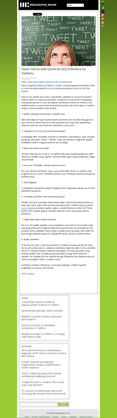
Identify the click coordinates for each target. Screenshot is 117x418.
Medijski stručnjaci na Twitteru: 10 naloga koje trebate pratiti (43, 335)
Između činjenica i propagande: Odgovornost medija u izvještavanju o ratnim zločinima (41, 365)
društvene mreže (51, 82)
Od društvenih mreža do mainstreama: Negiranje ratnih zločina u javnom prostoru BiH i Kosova (43, 353)
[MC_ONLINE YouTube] (102, 18)
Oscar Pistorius (28, 208)
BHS (103, 1)
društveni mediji (65, 82)
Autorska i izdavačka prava (41, 417)
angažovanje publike (35, 82)
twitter (24, 82)
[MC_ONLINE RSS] (102, 23)
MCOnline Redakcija (29, 78)
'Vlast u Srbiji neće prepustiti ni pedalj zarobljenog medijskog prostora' (41, 375)
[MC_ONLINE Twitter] (102, 11)
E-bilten (63, 417)
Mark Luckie (53, 171)
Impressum (73, 417)
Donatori (55, 417)
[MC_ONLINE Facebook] (102, 8)
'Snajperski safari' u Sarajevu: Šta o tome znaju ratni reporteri (42, 384)
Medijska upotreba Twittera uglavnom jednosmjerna (41, 318)
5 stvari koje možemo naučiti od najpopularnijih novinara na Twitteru (40, 303)
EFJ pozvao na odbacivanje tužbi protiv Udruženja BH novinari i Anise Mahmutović (43, 392)
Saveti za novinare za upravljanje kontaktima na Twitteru (38, 327)
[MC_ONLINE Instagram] (102, 15)
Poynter (38, 268)
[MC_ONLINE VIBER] (102, 26)
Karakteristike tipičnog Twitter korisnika (42, 311)
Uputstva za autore (85, 417)
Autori (27, 417)
